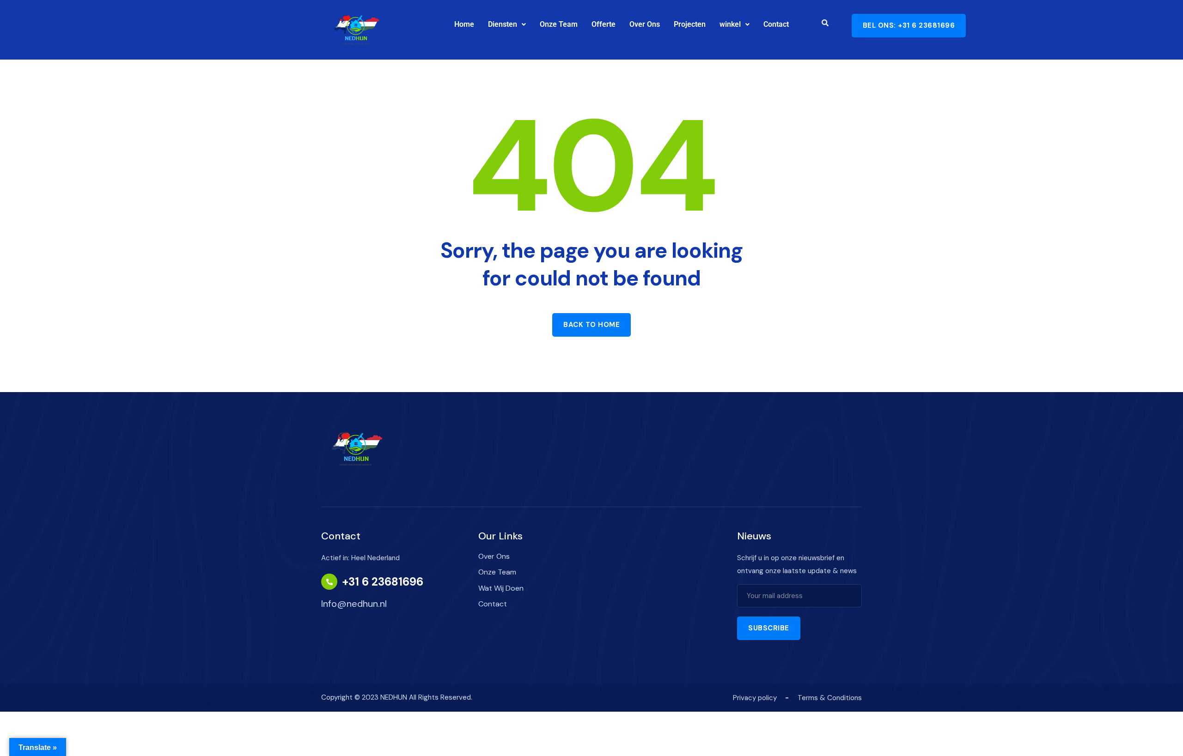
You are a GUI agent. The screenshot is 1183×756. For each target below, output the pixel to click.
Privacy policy (755, 697)
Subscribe (768, 628)
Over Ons (644, 24)
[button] (507, 24)
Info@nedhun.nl (354, 603)
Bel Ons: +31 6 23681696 (909, 25)
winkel (730, 24)
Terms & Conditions (830, 697)
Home (464, 24)
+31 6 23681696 (382, 581)
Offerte (604, 24)
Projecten (690, 24)
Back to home (591, 324)
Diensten (502, 24)
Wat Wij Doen (501, 588)
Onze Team (559, 24)
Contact (776, 24)
